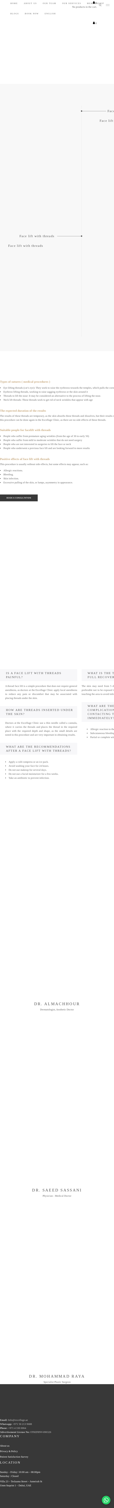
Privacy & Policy (9, 1451)
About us (5, 1445)
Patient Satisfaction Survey (14, 1456)
